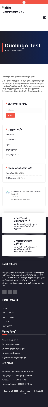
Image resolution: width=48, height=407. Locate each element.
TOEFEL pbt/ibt (8, 313)
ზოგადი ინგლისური (10, 340)
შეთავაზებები (11, 155)
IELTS (4, 308)
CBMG (24, 393)
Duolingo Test (17, 50)
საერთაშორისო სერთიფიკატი (14, 357)
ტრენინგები (10, 149)
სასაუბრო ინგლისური (11, 344)
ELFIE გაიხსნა (11, 178)
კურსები (9, 134)
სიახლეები (10, 139)
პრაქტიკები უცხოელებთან (22, 219)
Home (7, 50)
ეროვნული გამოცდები (11, 353)
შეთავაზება (10, 173)
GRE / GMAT (7, 326)
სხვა (7, 145)
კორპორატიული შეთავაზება (13, 349)
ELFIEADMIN (16, 191)
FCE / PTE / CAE (8, 317)
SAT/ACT (5, 321)
